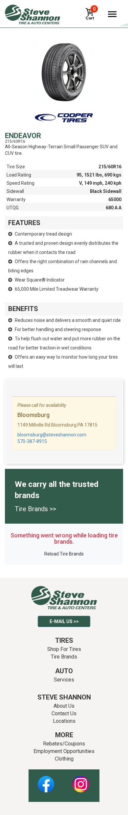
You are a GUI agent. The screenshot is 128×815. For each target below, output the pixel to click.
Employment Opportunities (64, 751)
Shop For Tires (64, 649)
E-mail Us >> (64, 621)
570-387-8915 (32, 441)
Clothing (64, 759)
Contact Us (64, 713)
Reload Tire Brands (64, 553)
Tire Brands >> (35, 509)
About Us (64, 706)
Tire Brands (64, 657)
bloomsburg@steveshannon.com (51, 434)
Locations (64, 721)
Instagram (80, 780)
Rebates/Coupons (64, 744)
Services (64, 680)
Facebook (45, 780)
